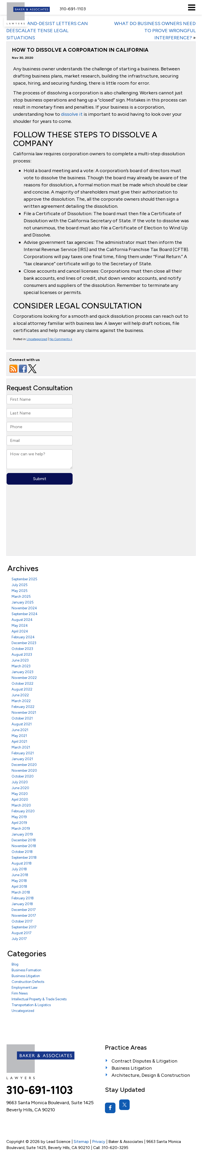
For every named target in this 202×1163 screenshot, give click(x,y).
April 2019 (19, 823)
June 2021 (20, 730)
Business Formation (26, 970)
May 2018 (19, 881)
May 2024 (20, 626)
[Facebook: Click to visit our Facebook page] (110, 1108)
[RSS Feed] (13, 368)
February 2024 (23, 637)
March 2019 (21, 829)
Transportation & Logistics (31, 1005)
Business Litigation (26, 976)
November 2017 (24, 916)
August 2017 (22, 933)
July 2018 (19, 869)
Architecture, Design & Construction (151, 1075)
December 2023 (24, 643)
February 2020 (23, 811)
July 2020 (20, 782)
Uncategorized (37, 339)
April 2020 (20, 800)
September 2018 (24, 858)
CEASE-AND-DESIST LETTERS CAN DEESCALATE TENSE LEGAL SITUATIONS (47, 31)
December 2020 (24, 765)
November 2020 (24, 771)
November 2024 (24, 608)
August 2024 (22, 620)
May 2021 (19, 736)
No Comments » (60, 339)
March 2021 (21, 747)
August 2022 (22, 689)
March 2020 (21, 805)
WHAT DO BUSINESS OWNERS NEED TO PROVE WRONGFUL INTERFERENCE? (155, 31)
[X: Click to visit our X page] (124, 1104)
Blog (15, 964)
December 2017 (24, 910)
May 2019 (19, 817)
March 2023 (21, 666)
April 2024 (20, 631)
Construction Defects (28, 982)
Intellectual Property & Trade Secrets (39, 999)
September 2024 (25, 614)
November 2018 (24, 846)
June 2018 (20, 875)
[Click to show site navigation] (191, 7)
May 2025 (20, 591)
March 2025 (21, 597)
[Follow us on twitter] (32, 368)
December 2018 (24, 840)
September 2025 (24, 579)
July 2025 (20, 585)
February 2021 (23, 753)
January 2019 (22, 834)
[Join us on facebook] (23, 368)
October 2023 (22, 649)
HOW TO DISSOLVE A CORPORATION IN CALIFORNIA (80, 50)
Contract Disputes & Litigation (144, 1061)
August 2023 (22, 655)
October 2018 (22, 852)
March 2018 (21, 892)
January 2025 (23, 602)
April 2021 (19, 742)
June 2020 (20, 788)
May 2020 (20, 794)
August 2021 (22, 724)
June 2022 (20, 695)
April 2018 (19, 887)
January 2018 (22, 904)
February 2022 (23, 707)
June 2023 (20, 660)
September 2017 (24, 927)
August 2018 (22, 863)
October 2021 (22, 718)
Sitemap (81, 1141)
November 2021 (24, 713)
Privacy (98, 1141)
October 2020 (23, 776)
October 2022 (22, 684)
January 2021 (22, 759)
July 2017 (19, 939)
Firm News (20, 993)
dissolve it (72, 114)
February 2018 (23, 898)
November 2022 (24, 678)
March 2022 (21, 701)
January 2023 (22, 672)
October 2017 (22, 921)
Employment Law (24, 988)
